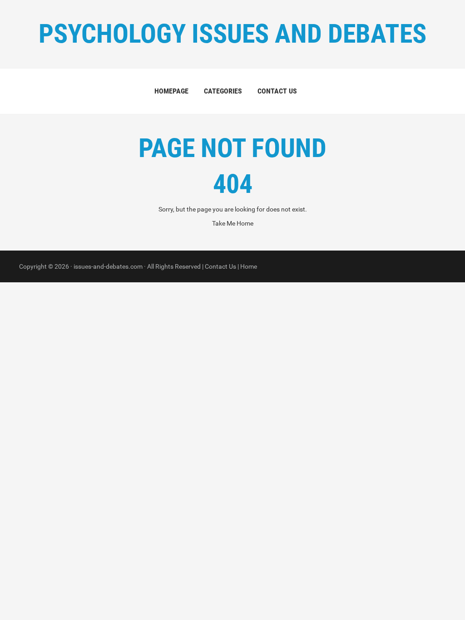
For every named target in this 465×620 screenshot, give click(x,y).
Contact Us (220, 266)
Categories (223, 91)
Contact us (277, 91)
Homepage (171, 91)
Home (248, 266)
